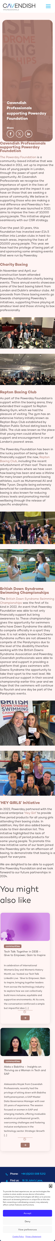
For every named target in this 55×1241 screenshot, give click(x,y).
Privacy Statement (33, 1236)
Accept (27, 1213)
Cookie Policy (18, 1236)
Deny (27, 1221)
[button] (50, 1185)
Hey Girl (30, 813)
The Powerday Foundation (18, 157)
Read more (25, 1017)
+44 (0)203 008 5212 (33, 1173)
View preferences (27, 1229)
